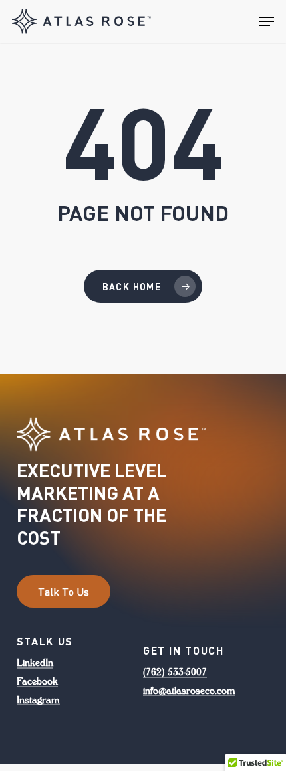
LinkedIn (35, 663)
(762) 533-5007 (175, 672)
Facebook (37, 681)
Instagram (38, 700)
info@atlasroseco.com (189, 691)
